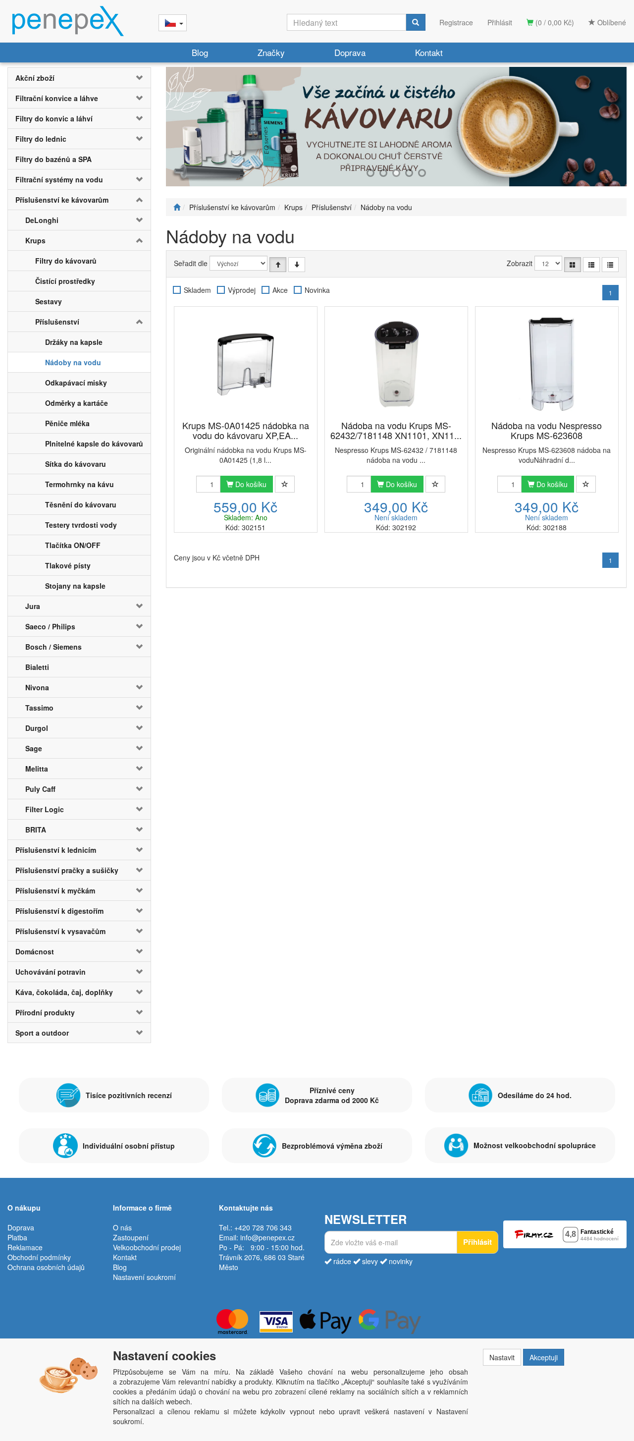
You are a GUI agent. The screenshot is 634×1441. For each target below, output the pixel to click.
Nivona (37, 687)
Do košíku (249, 484)
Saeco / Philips (50, 626)
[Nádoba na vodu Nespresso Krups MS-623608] (547, 364)
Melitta (36, 769)
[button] (139, 78)
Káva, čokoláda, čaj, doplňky (64, 992)
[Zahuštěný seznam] (610, 264)
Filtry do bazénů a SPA (53, 159)
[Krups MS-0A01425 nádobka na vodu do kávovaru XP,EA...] (246, 364)
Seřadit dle (191, 263)
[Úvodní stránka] (176, 207)
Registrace (456, 22)
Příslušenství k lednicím (55, 850)
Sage (33, 748)
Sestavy (48, 301)
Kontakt (429, 52)
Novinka (317, 290)
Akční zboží (34, 78)
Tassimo (39, 708)
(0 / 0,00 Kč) (553, 22)
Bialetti (37, 667)
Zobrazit (519, 263)
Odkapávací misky (76, 383)
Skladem (197, 290)
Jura (32, 606)
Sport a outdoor (42, 1033)
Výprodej (242, 290)
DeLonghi (41, 220)
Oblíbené (610, 22)
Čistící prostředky (65, 281)
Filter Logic (44, 809)
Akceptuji (543, 1357)
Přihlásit (499, 22)
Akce (280, 290)
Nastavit (502, 1357)
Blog (200, 52)
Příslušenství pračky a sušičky (66, 870)
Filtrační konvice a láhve (56, 98)
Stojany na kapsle (75, 586)
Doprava (350, 52)
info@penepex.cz (267, 1237)
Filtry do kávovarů (66, 261)
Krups (35, 240)
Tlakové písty (68, 565)
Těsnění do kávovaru (80, 504)
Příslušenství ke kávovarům (61, 200)
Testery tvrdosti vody (81, 525)
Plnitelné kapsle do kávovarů (94, 443)
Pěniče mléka (67, 423)
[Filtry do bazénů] (396, 126)
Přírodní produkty (45, 1012)
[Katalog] (572, 264)
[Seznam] (591, 264)
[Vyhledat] (415, 22)
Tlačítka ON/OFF (73, 545)
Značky (271, 52)
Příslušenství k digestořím (59, 911)
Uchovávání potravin (50, 972)
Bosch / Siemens (53, 647)
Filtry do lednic (40, 139)
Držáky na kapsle (74, 342)
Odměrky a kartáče (76, 403)
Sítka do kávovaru (75, 464)
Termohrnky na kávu (79, 484)
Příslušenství (57, 322)
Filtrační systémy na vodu (59, 179)
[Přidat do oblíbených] (285, 484)
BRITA (35, 829)
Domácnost (34, 951)
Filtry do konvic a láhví (54, 118)
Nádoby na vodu (73, 362)
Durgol (36, 728)
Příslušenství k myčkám (55, 890)
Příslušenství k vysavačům (60, 931)
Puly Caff (40, 789)
